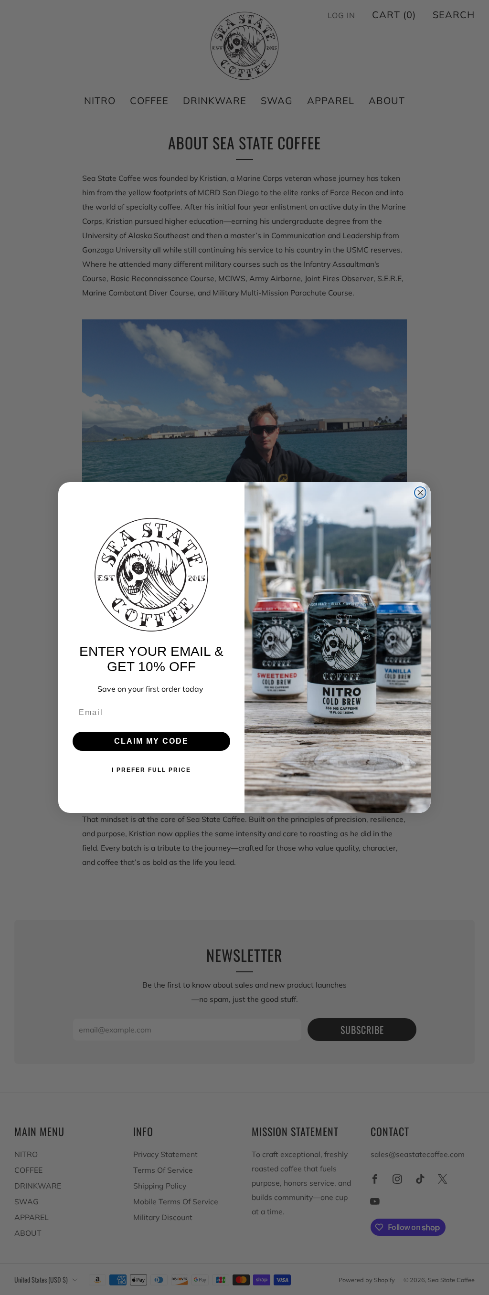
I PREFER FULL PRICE (151, 770)
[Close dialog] (420, 492)
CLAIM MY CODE (151, 741)
